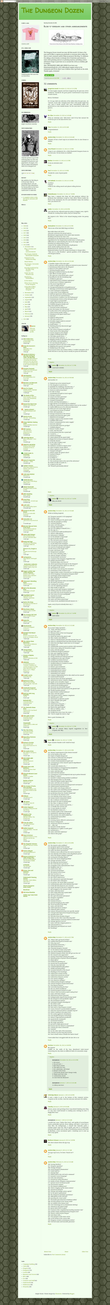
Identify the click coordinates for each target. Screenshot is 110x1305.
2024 (24, 226)
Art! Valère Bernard (28, 824)
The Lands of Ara (28, 751)
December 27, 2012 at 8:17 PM (65, 937)
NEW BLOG (26, 475)
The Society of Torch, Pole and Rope (29, 786)
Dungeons (26, 1270)
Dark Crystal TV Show (29, 616)
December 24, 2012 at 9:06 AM (65, 377)
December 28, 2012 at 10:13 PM (69, 1060)
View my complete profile (32, 330)
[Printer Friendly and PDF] (49, 76)
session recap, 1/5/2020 (29, 610)
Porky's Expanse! (28, 807)
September (28, 297)
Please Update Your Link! (30, 689)
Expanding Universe (29, 737)
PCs (24, 1278)
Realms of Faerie (28, 780)
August (27, 299)
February (28, 314)
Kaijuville (26, 620)
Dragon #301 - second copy (30, 501)
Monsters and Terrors (29, 1274)
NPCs (24, 1276)
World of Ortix (27, 416)
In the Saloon (28, 280)
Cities (24, 1266)
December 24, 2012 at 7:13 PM (63, 740)
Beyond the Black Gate (30, 404)
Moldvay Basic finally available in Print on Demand (29, 447)
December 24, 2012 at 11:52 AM (65, 625)
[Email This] (63, 78)
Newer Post (47, 1251)
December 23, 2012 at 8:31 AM (60, 127)
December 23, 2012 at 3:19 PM (60, 170)
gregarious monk (53, 88)
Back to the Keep (28, 602)
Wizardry (26, 1286)
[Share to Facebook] (68, 78)
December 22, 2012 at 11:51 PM (68, 88)
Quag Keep (26, 499)
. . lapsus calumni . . (29, 409)
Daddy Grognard (28, 828)
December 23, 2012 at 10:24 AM (65, 137)
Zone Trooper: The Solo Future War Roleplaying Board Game (29, 398)
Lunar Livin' (26, 456)
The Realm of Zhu (28, 395)
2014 (24, 240)
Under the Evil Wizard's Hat (29, 273)
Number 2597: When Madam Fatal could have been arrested (29, 575)
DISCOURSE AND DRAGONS (28, 759)
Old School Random (29, 892)
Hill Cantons (27, 429)
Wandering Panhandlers (29, 277)
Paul (49, 170)
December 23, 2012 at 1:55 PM (65, 149)
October (27, 295)
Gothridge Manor (53, 1095)
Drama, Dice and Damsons (28, 871)
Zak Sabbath (51, 180)
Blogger (72, 1293)
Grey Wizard (52, 149)
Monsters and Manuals (30, 382)
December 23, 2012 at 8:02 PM (61, 209)
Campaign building (29, 1264)
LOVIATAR (26, 865)
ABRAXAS (26, 662)
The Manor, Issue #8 (28, 803)
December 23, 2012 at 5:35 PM (64, 180)
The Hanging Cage (28, 651)
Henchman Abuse (28, 609)
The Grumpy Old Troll (30, 614)
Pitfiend (25, 796)
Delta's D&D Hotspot (29, 534)
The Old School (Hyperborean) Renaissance (27, 432)
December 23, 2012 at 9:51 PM (64, 226)
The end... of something (29, 418)
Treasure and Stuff (28, 1280)
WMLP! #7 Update (28, 776)
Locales (25, 1272)
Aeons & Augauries (29, 460)
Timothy (50, 1106)
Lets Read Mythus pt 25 (29, 852)
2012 (24, 244)
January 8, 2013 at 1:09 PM (67, 1140)
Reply (49, 110)
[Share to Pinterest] (70, 78)
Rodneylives (51, 226)
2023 (24, 228)
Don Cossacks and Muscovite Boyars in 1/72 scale (30, 745)
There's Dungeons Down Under (28, 886)
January (27, 316)
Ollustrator (58, 1293)
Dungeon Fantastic (28, 368)
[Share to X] (66, 78)
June (26, 304)
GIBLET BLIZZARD (28, 487)
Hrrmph (25, 873)
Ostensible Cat (27, 519)
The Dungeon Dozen (52, 10)
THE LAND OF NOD (28, 716)
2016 (24, 235)
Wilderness (26, 1284)
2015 (24, 237)
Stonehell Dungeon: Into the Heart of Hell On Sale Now (29, 790)
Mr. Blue (50, 115)
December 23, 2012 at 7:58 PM (66, 194)
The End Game (27, 866)
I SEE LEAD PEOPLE (28, 474)
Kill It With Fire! (28, 339)
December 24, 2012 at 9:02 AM (65, 261)
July (26, 302)
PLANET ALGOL (27, 675)
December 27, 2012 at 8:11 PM (65, 750)
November (28, 292)
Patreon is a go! (27, 782)
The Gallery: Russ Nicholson (28, 642)
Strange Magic (27, 649)
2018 (24, 230)
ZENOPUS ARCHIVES (29, 444)
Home (66, 1251)
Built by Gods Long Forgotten (29, 694)
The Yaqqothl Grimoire (30, 844)
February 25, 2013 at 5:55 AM (64, 1162)
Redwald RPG (27, 700)
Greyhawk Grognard (29, 688)
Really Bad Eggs (28, 541)
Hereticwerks (27, 625)
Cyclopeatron (27, 557)
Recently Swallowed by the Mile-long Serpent (31, 269)
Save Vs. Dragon (28, 388)
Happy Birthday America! (30, 425)
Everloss (50, 1045)
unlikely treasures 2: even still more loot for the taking (30, 838)
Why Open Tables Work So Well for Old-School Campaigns (30, 469)
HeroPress (26, 889)
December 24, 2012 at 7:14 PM (67, 498)
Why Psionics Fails (28, 384)
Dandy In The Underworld (27, 815)
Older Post (85, 1251)
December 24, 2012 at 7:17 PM (67, 365)
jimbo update (26, 495)
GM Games (26, 801)
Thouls (25, 696)
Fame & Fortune (28, 835)
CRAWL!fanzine (28, 480)
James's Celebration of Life (30, 658)
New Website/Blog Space (30, 506)
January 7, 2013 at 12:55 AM (64, 1120)
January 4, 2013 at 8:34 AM (61, 1106)
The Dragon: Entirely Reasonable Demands (31, 254)
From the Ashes (28, 822)
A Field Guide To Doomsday (28, 454)
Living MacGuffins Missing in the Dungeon (29, 288)
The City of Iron (28, 730)
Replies (52, 362)
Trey (49, 127)
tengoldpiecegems (28, 595)
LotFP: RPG (26, 505)
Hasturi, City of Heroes (29, 405)
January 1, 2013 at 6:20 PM (66, 1095)
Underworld (26, 1282)
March (27, 311)
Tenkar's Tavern (28, 465)
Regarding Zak (27, 676)
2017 (24, 233)
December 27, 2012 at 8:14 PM (65, 843)
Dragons (25, 1268)
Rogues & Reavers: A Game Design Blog (29, 857)
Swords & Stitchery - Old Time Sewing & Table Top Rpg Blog (29, 356)
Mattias (50, 160)
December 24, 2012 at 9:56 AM (65, 510)
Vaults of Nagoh (28, 851)
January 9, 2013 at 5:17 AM (64, 1150)
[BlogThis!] (65, 78)
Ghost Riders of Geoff (29, 591)
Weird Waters (28, 261)
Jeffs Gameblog (27, 494)
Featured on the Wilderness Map (30, 258)
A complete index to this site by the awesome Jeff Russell (30, 199)
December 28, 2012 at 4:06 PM (62, 1045)
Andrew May (52, 137)
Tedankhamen (52, 194)
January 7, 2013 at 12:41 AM (68, 1083)
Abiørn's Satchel (27, 584)
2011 (24, 319)
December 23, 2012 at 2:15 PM (61, 160)
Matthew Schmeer (53, 1140)
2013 (24, 242)
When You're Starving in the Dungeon (31, 283)
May (26, 306)
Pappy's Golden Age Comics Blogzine (29, 571)
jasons (54, 365)
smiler (50, 209)
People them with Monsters (28, 767)
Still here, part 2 (27, 621)
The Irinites (26, 738)
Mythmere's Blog (28, 681)
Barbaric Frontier (28, 742)
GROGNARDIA (27, 375)
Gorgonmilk (26, 723)
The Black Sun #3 (27, 797)
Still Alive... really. (28, 461)
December (28, 246)
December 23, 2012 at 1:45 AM (62, 115)
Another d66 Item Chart (29, 769)
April (26, 309)
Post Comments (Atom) (58, 1254)
